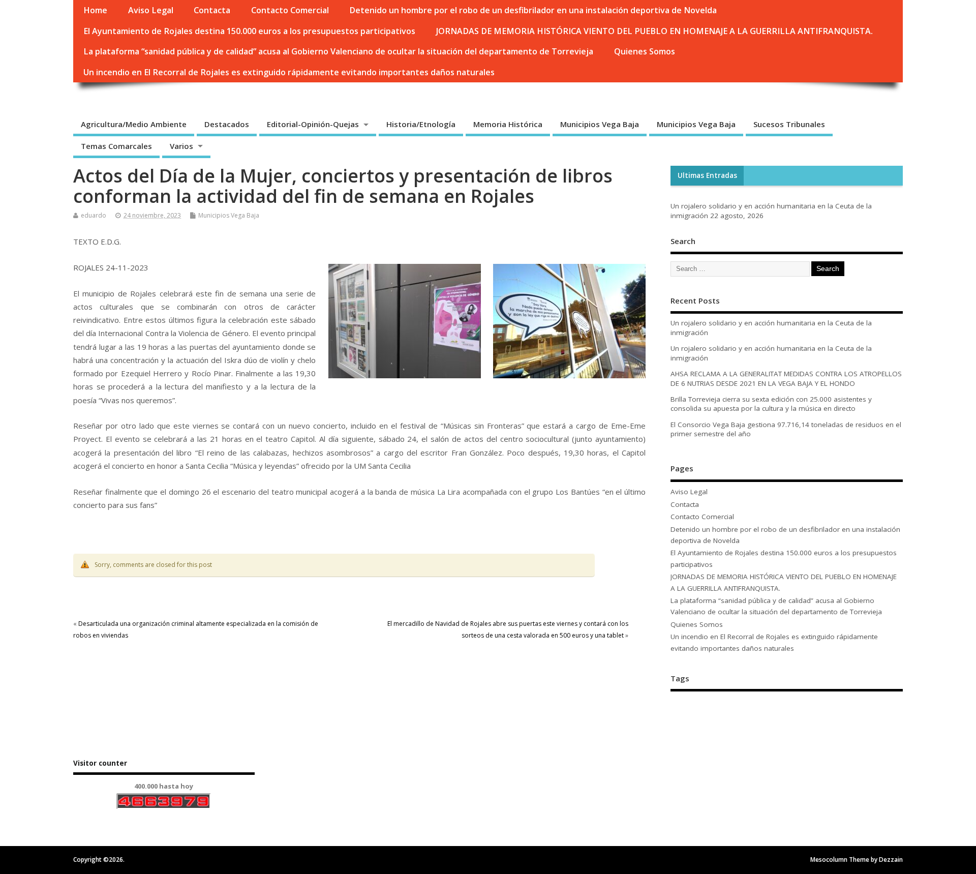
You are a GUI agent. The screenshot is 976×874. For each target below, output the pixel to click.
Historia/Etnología (420, 124)
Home (95, 10)
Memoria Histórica (507, 124)
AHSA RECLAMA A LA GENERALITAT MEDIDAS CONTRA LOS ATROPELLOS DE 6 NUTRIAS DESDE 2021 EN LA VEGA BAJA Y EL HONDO (786, 378)
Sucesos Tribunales (789, 124)
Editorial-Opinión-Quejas (313, 124)
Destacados (226, 124)
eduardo (93, 215)
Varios (181, 146)
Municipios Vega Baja (599, 124)
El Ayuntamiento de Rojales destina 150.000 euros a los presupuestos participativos (249, 31)
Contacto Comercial (290, 10)
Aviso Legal (150, 10)
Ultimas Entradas (707, 175)
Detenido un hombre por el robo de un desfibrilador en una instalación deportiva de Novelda (533, 10)
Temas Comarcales (116, 146)
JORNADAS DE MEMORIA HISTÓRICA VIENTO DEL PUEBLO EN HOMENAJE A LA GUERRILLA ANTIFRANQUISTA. (654, 31)
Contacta (212, 10)
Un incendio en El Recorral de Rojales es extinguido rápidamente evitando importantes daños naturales (289, 72)
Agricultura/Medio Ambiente (134, 124)
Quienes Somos (644, 51)
